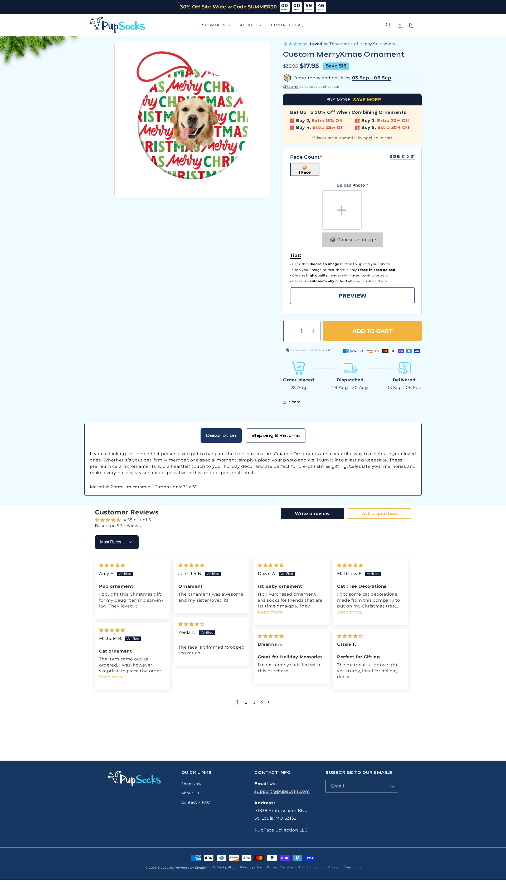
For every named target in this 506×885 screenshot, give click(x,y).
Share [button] (294, 402)
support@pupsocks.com (282, 791)
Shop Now (191, 783)
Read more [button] (270, 612)
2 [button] (246, 702)
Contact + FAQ (196, 802)
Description (221, 435)
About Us (190, 793)
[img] (112, 565)
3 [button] (254, 702)
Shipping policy (310, 867)
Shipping (291, 87)
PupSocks (166, 867)
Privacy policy (251, 867)
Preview (352, 296)
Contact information (344, 867)
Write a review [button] (312, 513)
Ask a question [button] (379, 513)
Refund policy (223, 867)
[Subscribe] (392, 786)
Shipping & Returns (275, 435)
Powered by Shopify (191, 867)
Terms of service (280, 867)
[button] (216, 25)
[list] (192, 119)
